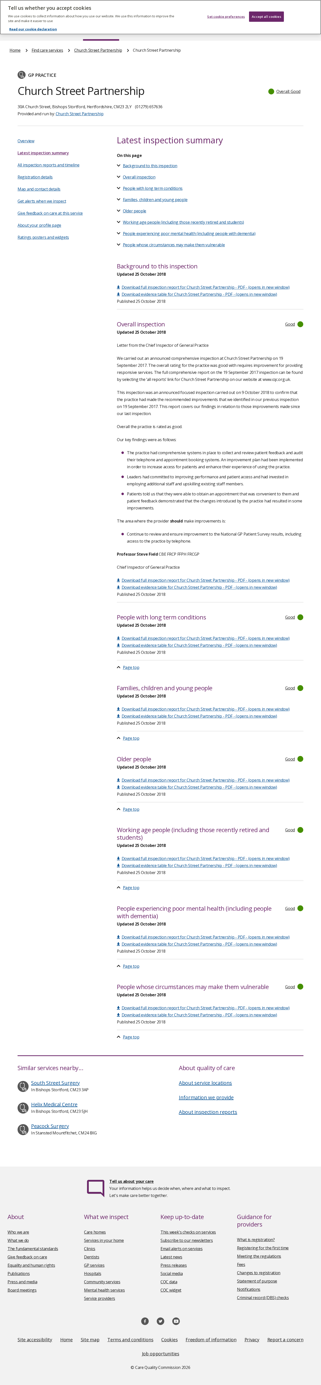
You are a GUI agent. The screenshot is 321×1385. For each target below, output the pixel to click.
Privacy (252, 1340)
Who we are (18, 1232)
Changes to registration (258, 1273)
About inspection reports (208, 1112)
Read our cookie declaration (33, 29)
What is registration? (256, 1239)
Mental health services (104, 1290)
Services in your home (104, 1240)
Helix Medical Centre (54, 1104)
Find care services (47, 50)
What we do (18, 1240)
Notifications (248, 1289)
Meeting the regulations (259, 1256)
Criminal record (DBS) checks (263, 1297)
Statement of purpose (257, 1281)
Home (15, 50)
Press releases (173, 1265)
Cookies (169, 1340)
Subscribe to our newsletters (186, 1240)
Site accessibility (35, 1340)
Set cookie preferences (226, 16)
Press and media (22, 1282)
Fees (241, 1264)
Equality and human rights (31, 1265)
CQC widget (170, 1290)
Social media (171, 1273)
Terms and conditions (130, 1340)
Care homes (95, 1232)
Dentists (91, 1257)
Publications (19, 1273)
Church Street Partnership (98, 50)
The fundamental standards (33, 1248)
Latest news (171, 1257)
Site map (90, 1340)
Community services (102, 1282)
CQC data (168, 1282)
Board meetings (22, 1290)
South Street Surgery (55, 1082)
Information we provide (206, 1097)
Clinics (89, 1248)
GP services (94, 1265)
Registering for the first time (263, 1248)
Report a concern (285, 1340)
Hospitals (92, 1273)
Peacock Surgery (50, 1126)
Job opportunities (160, 1354)
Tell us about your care (131, 1181)
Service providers (99, 1298)
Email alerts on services (181, 1248)
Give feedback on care (27, 1257)
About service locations (205, 1082)
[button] (284, 91)
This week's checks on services (188, 1232)
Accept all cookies (266, 16)
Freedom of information (211, 1340)
